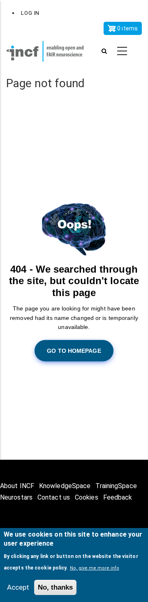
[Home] (49, 51)
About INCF (17, 486)
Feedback (117, 497)
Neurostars (16, 497)
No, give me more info (94, 568)
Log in (30, 13)
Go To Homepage (74, 350)
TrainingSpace (115, 486)
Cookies (86, 497)
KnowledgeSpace (64, 486)
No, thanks (55, 587)
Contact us (53, 497)
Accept (18, 587)
